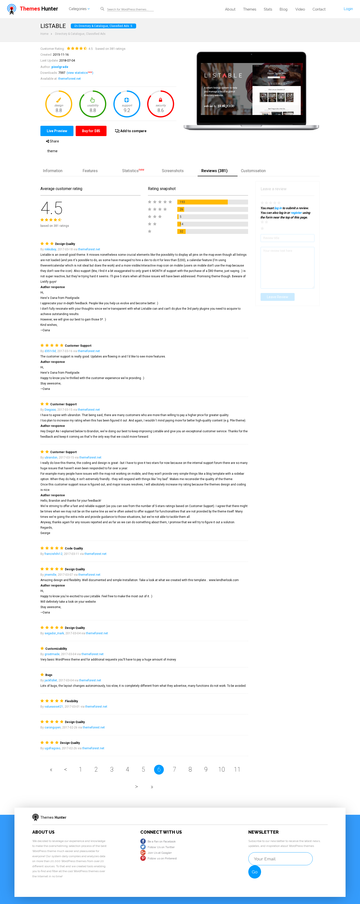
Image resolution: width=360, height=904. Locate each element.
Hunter (39, 9)
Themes (249, 9)
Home (44, 34)
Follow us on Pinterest (162, 858)
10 (221, 769)
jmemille (50, 574)
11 (237, 769)
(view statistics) (80, 73)
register (296, 213)
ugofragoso (52, 748)
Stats (268, 9)
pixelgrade (59, 67)
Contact (318, 9)
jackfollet (51, 680)
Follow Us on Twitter (161, 847)
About (230, 9)
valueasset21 (54, 706)
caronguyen (53, 727)
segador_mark (54, 633)
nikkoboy (50, 249)
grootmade (52, 654)
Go (255, 871)
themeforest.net (69, 78)
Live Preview (57, 131)
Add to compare (133, 131)
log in (278, 208)
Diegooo (50, 409)
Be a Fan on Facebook (161, 841)
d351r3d (50, 351)
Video (300, 9)
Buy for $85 (91, 131)
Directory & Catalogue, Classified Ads (80, 34)
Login (348, 9)
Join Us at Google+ (160, 852)
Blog (284, 9)
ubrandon (51, 457)
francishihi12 (53, 554)
